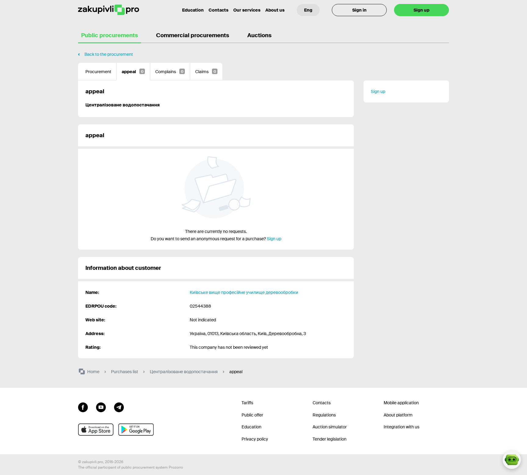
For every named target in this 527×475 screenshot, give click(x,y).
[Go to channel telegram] (119, 406)
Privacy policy (255, 439)
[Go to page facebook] (83, 406)
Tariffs (247, 402)
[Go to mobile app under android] (136, 429)
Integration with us (401, 427)
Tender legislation (329, 439)
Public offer (252, 415)
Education (193, 10)
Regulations (324, 415)
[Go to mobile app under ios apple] (95, 429)
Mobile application (401, 402)
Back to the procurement (108, 54)
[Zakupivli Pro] (108, 10)
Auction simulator (330, 427)
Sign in (359, 10)
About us (275, 10)
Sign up (421, 10)
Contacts (218, 10)
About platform (398, 415)
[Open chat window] (512, 460)
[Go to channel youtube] (101, 406)
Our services (246, 10)
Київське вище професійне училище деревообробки (244, 292)
